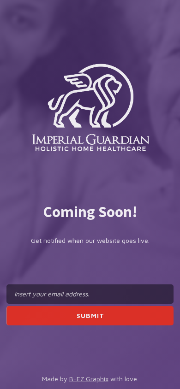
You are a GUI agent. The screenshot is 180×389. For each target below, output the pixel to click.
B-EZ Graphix (88, 379)
